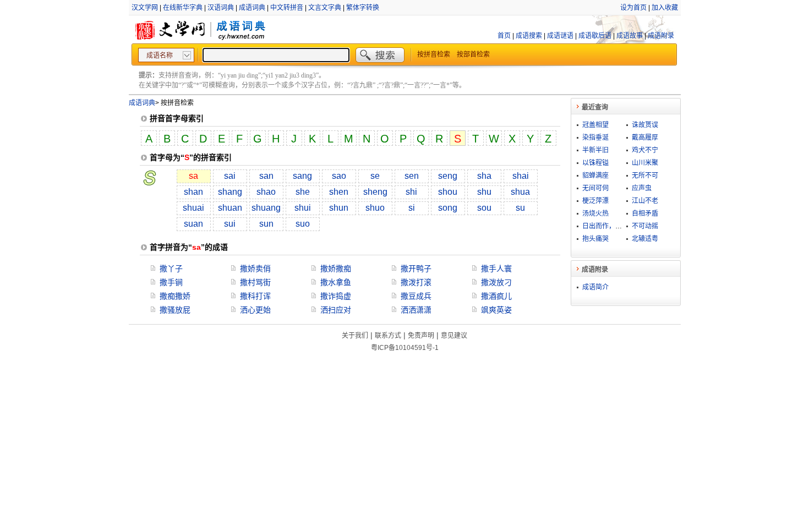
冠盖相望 (595, 125)
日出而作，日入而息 (612, 226)
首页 (504, 36)
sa (193, 175)
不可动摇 (645, 226)
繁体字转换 (362, 8)
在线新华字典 (183, 8)
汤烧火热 (595, 213)
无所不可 (645, 175)
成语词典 (252, 8)
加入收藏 (665, 8)
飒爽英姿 (496, 309)
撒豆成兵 (416, 296)
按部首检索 (473, 54)
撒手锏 (171, 282)
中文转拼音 (286, 8)
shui (302, 207)
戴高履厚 (645, 137)
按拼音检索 (433, 54)
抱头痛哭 (595, 239)
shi (411, 191)
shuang (266, 207)
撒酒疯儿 (496, 296)
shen (338, 191)
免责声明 (421, 335)
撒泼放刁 (496, 282)
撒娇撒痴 (335, 268)
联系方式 (388, 335)
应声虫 (642, 188)
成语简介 (595, 287)
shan (193, 191)
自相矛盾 (645, 213)
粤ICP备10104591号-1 (405, 348)
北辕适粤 (645, 239)
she (303, 191)
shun (338, 207)
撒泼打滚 (416, 282)
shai (520, 175)
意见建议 (454, 335)
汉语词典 (220, 8)
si (411, 207)
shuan (230, 207)
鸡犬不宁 (645, 150)
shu (484, 191)
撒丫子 (171, 268)
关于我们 (355, 335)
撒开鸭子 (416, 268)
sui (230, 223)
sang (302, 175)
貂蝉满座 (595, 175)
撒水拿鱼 (335, 282)
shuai (193, 207)
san (266, 175)
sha (484, 175)
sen (411, 175)
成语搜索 (529, 36)
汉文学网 (145, 8)
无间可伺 (595, 188)
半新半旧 (595, 150)
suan (193, 223)
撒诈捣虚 (335, 296)
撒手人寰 (496, 268)
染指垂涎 (595, 137)
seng (447, 175)
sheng (375, 191)
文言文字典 (324, 8)
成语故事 (629, 36)
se (375, 175)
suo (303, 223)
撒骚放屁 (175, 309)
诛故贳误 (645, 125)
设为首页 (633, 8)
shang (230, 191)
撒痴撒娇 (175, 296)
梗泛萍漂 (595, 201)
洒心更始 (255, 309)
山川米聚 (645, 163)
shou (447, 191)
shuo (375, 207)
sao (339, 175)
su (520, 207)
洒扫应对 (335, 309)
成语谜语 (560, 36)
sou (484, 207)
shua (520, 191)
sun (266, 223)
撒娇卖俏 (255, 268)
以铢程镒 (595, 163)
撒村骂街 (255, 282)
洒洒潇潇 (416, 309)
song (447, 207)
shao (266, 191)
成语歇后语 (594, 36)
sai (230, 175)
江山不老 (645, 201)
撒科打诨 (255, 296)
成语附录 (661, 36)
